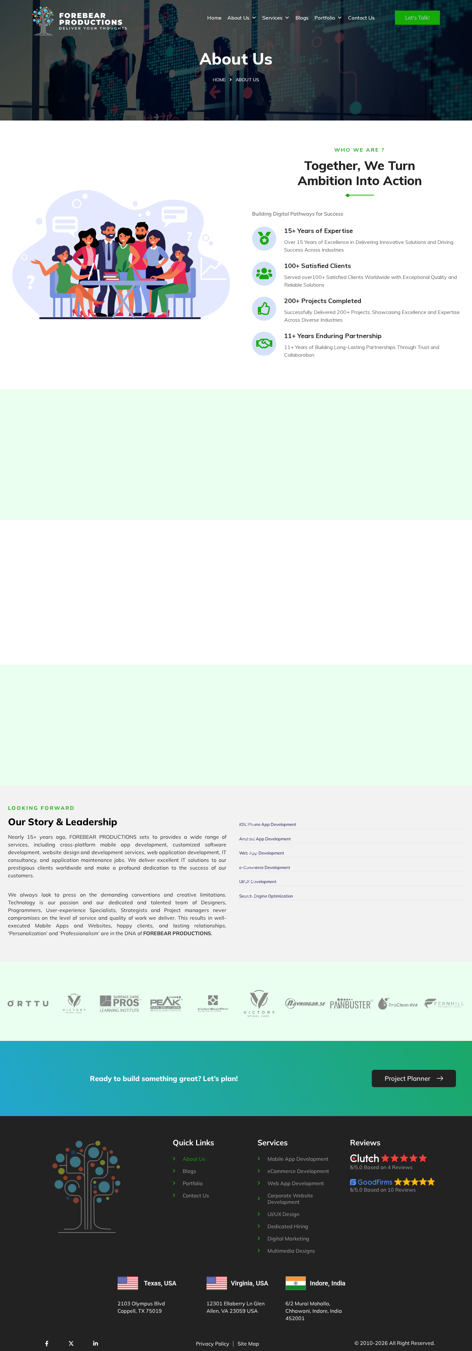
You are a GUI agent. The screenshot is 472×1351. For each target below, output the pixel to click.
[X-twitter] (71, 1343)
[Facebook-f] (46, 1343)
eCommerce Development (298, 1171)
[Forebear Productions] (79, 20)
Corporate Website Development (290, 1198)
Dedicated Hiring (287, 1226)
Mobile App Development (297, 1159)
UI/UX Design (283, 1214)
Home (214, 17)
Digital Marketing (288, 1238)
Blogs (302, 17)
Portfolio (324, 17)
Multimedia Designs (291, 1251)
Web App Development (295, 1183)
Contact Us (361, 17)
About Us (238, 17)
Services (272, 17)
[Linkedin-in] (95, 1343)
